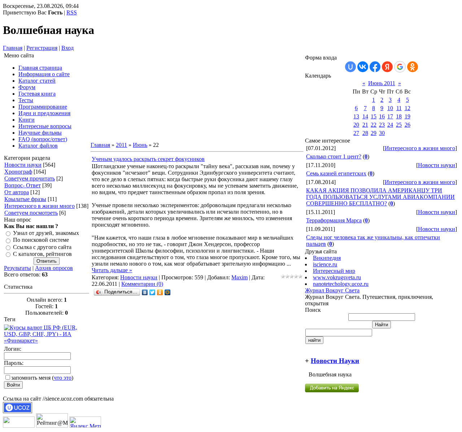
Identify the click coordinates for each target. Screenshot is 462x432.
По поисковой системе (41, 240)
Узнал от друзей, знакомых (46, 233)
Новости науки (23, 165)
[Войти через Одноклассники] (412, 66)
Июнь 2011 (381, 83)
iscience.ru (325, 264)
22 (373, 125)
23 (382, 125)
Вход (67, 48)
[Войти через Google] (400, 67)
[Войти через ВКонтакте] (362, 66)
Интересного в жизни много (39, 206)
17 (390, 116)
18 (399, 116)
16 (382, 116)
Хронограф (18, 172)
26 (407, 125)
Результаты (17, 268)
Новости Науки (335, 361)
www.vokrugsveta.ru (337, 277)
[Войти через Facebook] (375, 66)
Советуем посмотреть (31, 213)
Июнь (140, 145)
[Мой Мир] (167, 292)
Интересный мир (334, 271)
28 (365, 133)
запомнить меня (31, 378)
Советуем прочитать (29, 178)
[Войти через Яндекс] (387, 66)
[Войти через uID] (350, 66)
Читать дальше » (112, 270)
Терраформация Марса (334, 220)
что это (62, 378)
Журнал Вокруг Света (332, 290)
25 (399, 125)
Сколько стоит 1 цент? (333, 156)
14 (365, 116)
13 (356, 116)
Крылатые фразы (25, 199)
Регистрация (41, 48)
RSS (71, 12)
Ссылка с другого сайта (42, 247)
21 (365, 125)
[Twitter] (152, 292)
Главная (12, 48)
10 (390, 108)
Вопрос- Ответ (22, 185)
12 (407, 108)
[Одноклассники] (160, 292)
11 (399, 108)
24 (390, 125)
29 (373, 133)
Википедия (327, 258)
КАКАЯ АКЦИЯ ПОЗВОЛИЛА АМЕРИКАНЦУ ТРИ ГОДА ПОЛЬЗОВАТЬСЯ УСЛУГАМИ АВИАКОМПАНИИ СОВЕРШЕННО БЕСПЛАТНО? (380, 196)
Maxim (239, 277)
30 (382, 133)
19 (407, 116)
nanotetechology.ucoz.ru (341, 284)
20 (356, 125)
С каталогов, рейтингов (42, 254)
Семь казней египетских (336, 173)
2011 (121, 145)
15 (373, 116)
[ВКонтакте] (145, 292)
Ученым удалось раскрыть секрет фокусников (148, 159)
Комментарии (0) (142, 284)
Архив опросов (54, 268)
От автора (16, 192)
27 (356, 133)
